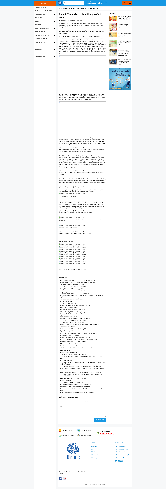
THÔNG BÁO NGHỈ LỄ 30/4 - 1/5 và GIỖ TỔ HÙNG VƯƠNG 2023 (124, 18)
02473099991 (91, 4)
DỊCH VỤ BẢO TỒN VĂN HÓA (43, 60)
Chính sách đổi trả (121, 457)
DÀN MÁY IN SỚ (40, 14)
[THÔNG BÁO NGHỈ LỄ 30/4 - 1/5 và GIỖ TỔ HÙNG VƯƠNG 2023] (113, 19)
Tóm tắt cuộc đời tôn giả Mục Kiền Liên (71, 299)
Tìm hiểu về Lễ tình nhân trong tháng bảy (72, 322)
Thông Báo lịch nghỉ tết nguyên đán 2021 (72, 382)
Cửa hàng (94, 457)
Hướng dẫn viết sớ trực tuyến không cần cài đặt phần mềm (77, 392)
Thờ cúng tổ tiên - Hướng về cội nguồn (71, 326)
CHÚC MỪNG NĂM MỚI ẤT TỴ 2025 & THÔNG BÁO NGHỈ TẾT (78, 280)
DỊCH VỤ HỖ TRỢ (40, 42)
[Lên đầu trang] (163, 486)
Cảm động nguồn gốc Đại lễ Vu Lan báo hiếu (73, 341)
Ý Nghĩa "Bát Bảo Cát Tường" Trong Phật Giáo (73, 354)
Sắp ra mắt (94, 455)
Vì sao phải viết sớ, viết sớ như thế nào (71, 314)
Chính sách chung (121, 446)
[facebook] (61, 478)
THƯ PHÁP (38, 49)
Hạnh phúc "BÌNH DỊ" (66, 350)
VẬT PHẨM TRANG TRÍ (42, 35)
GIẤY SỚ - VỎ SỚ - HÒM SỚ (43, 11)
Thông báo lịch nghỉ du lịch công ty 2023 (71, 289)
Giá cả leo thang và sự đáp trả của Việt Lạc (72, 309)
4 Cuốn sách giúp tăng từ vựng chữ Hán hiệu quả (124, 42)
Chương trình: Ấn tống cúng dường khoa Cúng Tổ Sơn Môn (124, 35)
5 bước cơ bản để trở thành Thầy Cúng (71, 343)
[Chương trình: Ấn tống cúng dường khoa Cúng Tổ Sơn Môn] (113, 34)
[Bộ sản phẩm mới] (120, 79)
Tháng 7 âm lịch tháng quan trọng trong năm (73, 320)
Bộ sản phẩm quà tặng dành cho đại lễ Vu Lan (124, 26)
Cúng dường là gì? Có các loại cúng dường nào (73, 312)
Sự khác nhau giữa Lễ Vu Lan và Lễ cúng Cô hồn (74, 329)
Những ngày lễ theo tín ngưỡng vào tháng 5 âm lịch (75, 337)
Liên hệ (93, 449)
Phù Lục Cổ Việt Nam (66, 360)
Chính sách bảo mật (122, 449)
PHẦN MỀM (38, 18)
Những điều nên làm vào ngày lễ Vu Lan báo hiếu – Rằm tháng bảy (79, 324)
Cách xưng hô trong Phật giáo (68, 307)
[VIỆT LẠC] (60, 3)
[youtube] (65, 478)
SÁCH (37, 53)
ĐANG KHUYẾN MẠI (41, 7)
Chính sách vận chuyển (123, 455)
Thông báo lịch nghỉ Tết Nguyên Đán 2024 (72, 284)
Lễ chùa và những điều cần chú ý (69, 316)
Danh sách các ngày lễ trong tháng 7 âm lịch (73, 378)
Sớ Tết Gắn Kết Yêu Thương (68, 352)
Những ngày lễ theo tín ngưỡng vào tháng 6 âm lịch (75, 305)
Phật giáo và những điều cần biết (69, 335)
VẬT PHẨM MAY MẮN (41, 39)
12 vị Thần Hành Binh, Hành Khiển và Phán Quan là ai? (76, 348)
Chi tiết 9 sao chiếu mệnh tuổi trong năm (71, 345)
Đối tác (93, 452)
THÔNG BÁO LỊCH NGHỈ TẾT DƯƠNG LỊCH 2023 (74, 293)
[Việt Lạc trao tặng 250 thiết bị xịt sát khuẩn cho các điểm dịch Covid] (113, 62)
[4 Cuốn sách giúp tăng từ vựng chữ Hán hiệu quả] (113, 43)
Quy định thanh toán (122, 452)
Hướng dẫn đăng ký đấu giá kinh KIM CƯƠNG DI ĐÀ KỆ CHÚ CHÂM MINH (81, 372)
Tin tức (68, 8)
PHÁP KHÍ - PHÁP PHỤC (42, 28)
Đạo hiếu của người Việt (67, 331)
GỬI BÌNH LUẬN (100, 420)
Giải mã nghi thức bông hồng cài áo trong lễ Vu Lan (75, 318)
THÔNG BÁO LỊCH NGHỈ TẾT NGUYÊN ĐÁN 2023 (74, 291)
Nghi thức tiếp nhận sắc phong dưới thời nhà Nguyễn (75, 386)
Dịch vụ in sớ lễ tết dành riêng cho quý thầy (21, 482)
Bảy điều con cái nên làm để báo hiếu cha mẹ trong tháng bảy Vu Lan (80, 339)
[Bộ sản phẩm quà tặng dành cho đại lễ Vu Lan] (113, 27)
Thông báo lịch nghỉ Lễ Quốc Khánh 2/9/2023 (73, 286)
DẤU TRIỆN (38, 25)
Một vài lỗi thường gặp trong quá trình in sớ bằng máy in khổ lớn (78, 333)
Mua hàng (94, 446)
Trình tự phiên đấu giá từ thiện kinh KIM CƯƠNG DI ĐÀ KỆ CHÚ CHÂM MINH (82, 366)
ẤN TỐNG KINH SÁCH (66, 301)
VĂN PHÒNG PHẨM (41, 56)
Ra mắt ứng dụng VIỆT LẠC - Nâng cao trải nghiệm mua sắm (77, 282)
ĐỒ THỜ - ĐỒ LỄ (40, 32)
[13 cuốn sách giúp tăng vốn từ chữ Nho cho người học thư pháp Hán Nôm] (113, 52)
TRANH (37, 21)
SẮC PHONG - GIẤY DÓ (42, 46)
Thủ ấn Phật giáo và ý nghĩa (68, 303)
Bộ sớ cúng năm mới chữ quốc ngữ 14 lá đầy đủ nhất (75, 384)
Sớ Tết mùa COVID (65, 380)
